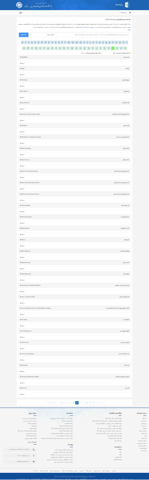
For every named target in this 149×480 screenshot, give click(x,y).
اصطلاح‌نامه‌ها (86, 27)
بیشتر (129, 30)
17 (53, 402)
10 (70, 402)
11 (65, 402)
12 (61, 402)
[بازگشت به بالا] (144, 474)
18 (49, 402)
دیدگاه (22, 63)
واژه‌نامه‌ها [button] (123, 12)
